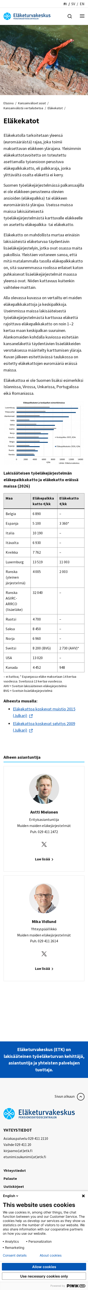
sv (73, 3)
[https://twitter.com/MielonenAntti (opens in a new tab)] (44, 844)
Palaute (10, 1178)
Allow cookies (44, 1267)
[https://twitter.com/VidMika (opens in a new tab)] (44, 953)
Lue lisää (43, 859)
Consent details (15, 1255)
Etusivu (9, 103)
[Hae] (69, 16)
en (82, 3)
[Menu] (82, 16)
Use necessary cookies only (44, 1276)
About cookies (50, 1255)
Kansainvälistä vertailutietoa (23, 108)
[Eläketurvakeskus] (27, 15)
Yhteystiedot (15, 1170)
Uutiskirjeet (14, 1186)
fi (65, 3)
